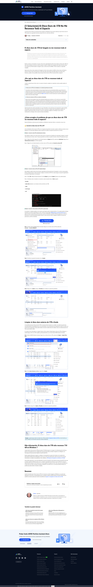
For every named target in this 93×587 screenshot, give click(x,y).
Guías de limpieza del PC (58, 561)
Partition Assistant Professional (41, 559)
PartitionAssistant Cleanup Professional (43, 574)
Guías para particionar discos (58, 557)
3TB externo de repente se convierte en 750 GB (56, 458)
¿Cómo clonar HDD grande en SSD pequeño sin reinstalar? (56, 511)
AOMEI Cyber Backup (74, 559)
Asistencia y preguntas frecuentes (59, 568)
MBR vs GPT (44, 93)
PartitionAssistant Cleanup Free (41, 572)
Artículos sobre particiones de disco (59, 563)
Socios (55, 570)
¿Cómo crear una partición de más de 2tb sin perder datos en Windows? (34, 511)
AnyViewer (72, 561)
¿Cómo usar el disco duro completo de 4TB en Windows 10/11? (34, 520)
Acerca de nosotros (57, 574)
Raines (29, 35)
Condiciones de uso (75, 584)
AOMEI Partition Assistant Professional (58, 212)
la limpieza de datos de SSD (53, 438)
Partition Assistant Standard (41, 557)
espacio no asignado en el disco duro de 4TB (54, 476)
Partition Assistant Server (41, 561)
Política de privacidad (68, 584)
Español (18, 561)
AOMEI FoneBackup (74, 563)
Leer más (49, 586)
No (64, 484)
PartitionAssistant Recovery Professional (43, 568)
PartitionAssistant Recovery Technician (42, 570)
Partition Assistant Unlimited (41, 563)
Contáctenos (56, 572)
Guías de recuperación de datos (59, 559)
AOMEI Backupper (73, 557)
